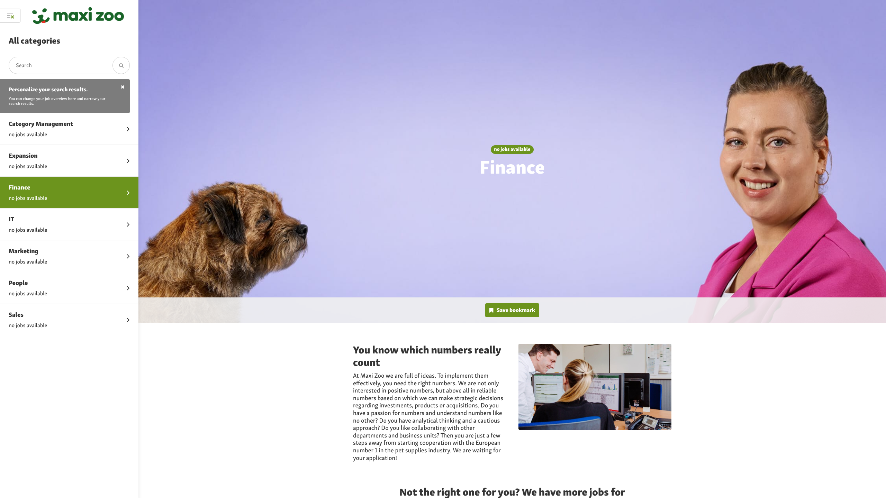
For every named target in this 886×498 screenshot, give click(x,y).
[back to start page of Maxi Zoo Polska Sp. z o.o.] (78, 15)
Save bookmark (516, 310)
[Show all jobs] (10, 15)
